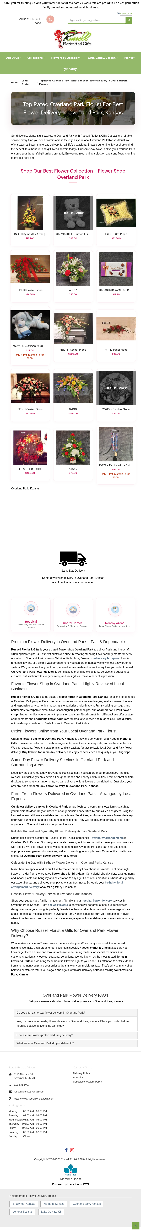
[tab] (75, 1012)
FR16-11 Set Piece (30, 469)
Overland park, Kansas (87, 1203)
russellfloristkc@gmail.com (29, 1091)
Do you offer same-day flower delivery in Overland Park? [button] (51, 1012)
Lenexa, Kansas (22, 1211)
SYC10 (73, 409)
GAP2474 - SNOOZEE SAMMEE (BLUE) (30, 346)
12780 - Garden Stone (116, 409)
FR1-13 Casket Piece (30, 290)
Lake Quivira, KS (51, 1211)
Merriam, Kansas (54, 1203)
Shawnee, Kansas (24, 1203)
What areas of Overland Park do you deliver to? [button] (45, 1043)
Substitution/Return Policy (87, 1081)
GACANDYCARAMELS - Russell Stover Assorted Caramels (116, 290)
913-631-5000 (21, 1084)
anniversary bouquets (105, 658)
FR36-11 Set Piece (116, 234)
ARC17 (73, 290)
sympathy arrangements (108, 837)
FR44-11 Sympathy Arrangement (30, 234)
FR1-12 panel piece (116, 349)
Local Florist (25, 82)
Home (14, 82)
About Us (78, 1077)
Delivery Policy (81, 1073)
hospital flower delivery (97, 900)
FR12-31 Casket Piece (73, 349)
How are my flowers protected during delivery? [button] (45, 1035)
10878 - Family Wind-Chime (116, 465)
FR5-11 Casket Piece (30, 409)
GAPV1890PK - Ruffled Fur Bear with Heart (73, 234)
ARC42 (73, 469)
